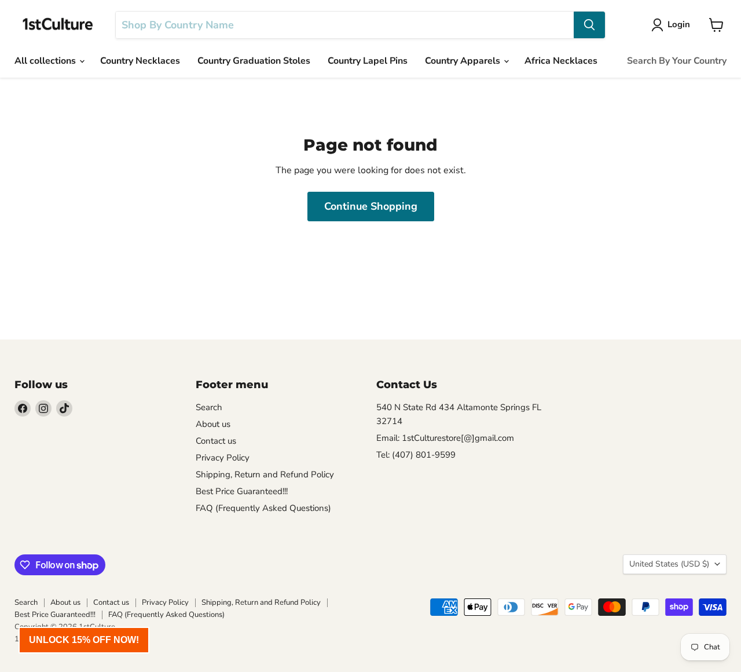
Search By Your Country (677, 60)
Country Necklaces (140, 60)
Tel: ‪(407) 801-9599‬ (416, 455)
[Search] (589, 25)
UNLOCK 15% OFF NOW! (84, 640)
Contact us (216, 441)
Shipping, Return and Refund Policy (265, 474)
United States (669, 563)
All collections (46, 60)
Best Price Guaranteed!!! (242, 491)
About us (213, 424)
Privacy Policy (223, 457)
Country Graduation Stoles (253, 60)
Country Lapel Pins (368, 60)
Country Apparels (463, 60)
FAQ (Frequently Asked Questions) (263, 508)
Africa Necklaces (560, 60)
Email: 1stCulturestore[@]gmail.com (445, 438)
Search (209, 407)
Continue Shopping (370, 206)
